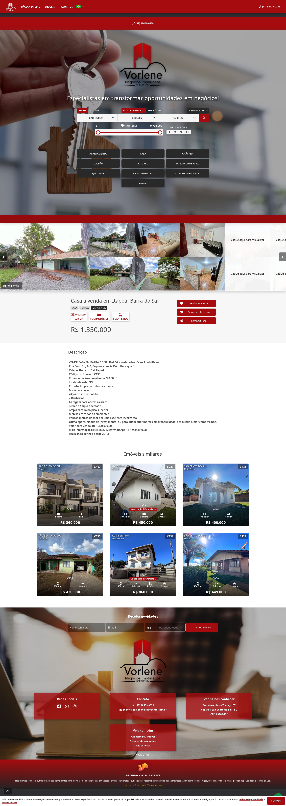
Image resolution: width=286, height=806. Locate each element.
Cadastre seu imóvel (143, 736)
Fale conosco (143, 745)
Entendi (276, 801)
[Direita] (282, 256)
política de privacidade (251, 799)
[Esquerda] (3, 256)
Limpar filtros (198, 110)
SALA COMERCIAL (143, 173)
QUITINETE (98, 173)
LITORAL (143, 163)
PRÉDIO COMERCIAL (187, 163)
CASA (143, 153)
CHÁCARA (187, 153)
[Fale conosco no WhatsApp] (67, 706)
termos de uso (9, 802)
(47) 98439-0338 (145, 23)
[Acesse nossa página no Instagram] (74, 706)
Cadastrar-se (202, 627)
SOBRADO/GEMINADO (187, 173)
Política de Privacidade (135, 785)
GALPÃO (98, 163)
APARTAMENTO (98, 153)
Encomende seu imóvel (143, 741)
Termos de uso (154, 785)
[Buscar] (204, 118)
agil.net (155, 775)
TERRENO (143, 183)
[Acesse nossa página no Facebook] (59, 706)
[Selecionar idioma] (80, 6)
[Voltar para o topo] (8, 791)
